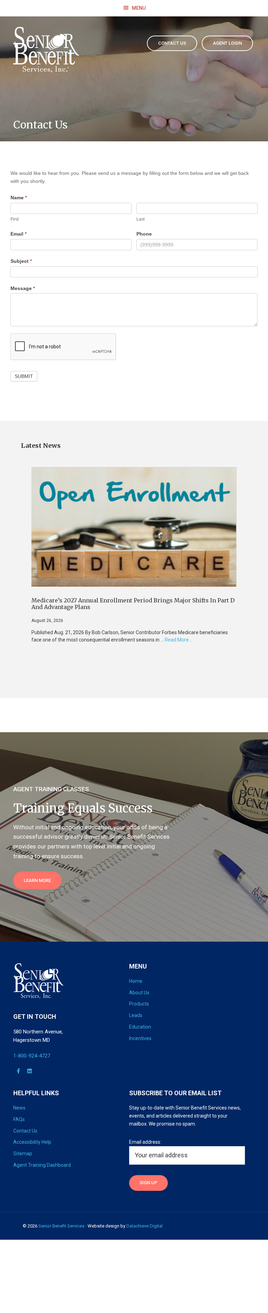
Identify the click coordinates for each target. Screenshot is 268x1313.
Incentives (140, 1038)
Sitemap (22, 1153)
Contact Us (25, 1131)
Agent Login (227, 43)
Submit (24, 376)
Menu (139, 8)
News (19, 1108)
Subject (21, 261)
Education (140, 1027)
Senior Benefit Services (61, 1226)
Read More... (178, 640)
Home (135, 981)
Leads (135, 1015)
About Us (139, 992)
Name (18, 197)
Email (18, 234)
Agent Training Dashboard (42, 1165)
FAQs (19, 1119)
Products (139, 1004)
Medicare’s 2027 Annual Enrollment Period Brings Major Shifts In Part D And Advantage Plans (132, 603)
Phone (144, 234)
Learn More (37, 880)
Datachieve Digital (144, 1226)
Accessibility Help (32, 1142)
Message (22, 288)
